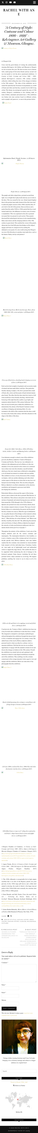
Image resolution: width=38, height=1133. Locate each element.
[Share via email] (8, 916)
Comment (5, 962)
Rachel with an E (19, 12)
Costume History (23, 919)
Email (4, 992)
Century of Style (10, 919)
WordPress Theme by (19, 1130)
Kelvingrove (31, 921)
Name (4, 985)
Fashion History (13, 921)
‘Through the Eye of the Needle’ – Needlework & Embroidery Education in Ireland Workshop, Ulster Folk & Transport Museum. (27, 937)
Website (4, 1000)
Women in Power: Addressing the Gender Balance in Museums (10, 933)
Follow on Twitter (20, 1085)
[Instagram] (7, 3)
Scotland (5, 923)
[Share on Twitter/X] (11, 916)
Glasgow (23, 921)
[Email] (15, 3)
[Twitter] (3, 3)
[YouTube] (10, 3)
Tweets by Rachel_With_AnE (19, 1082)
